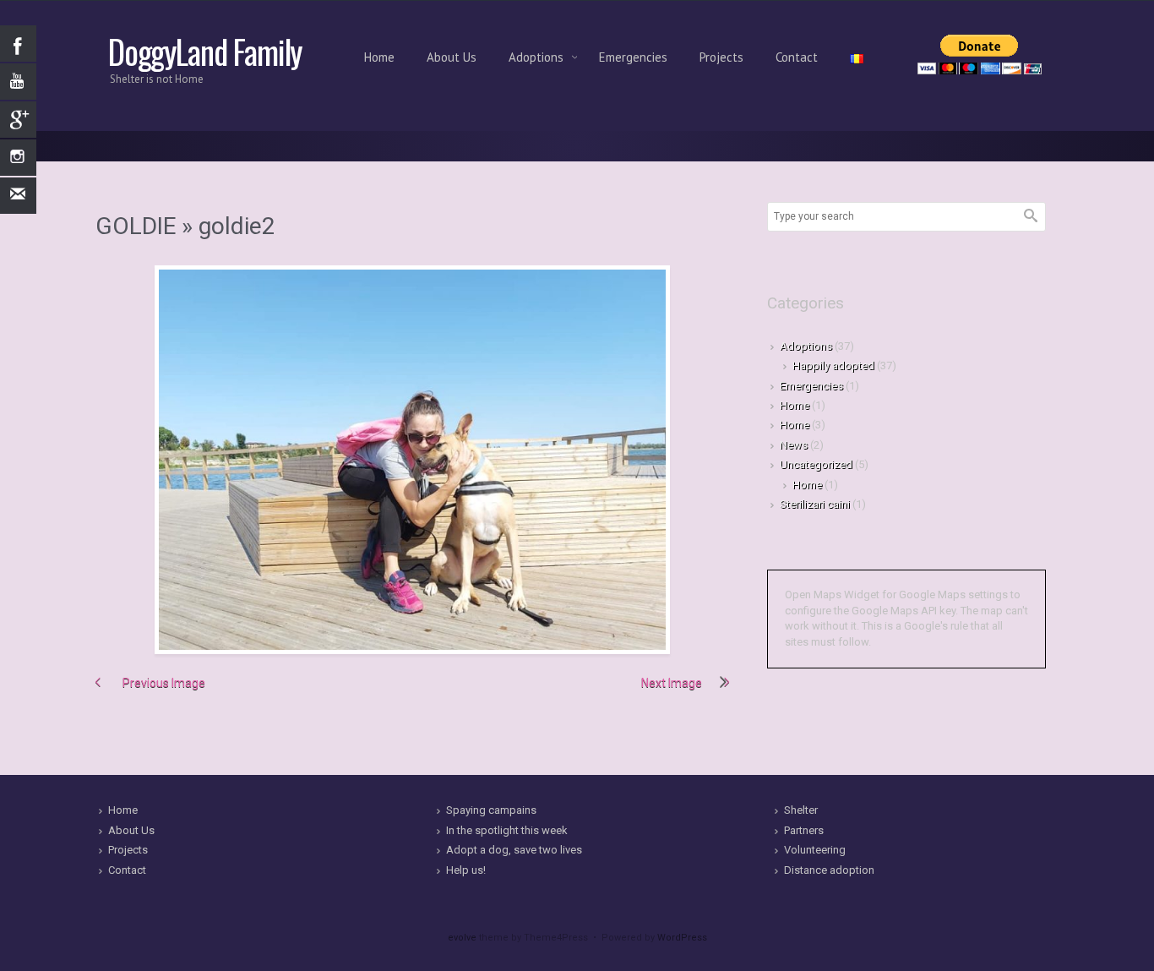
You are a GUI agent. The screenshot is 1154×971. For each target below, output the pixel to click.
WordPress (682, 937)
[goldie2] (412, 459)
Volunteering (815, 849)
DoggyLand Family (205, 51)
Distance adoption (829, 870)
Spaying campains (491, 810)
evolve (462, 937)
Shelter (801, 810)
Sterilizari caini (815, 504)
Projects (721, 57)
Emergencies (633, 57)
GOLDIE (135, 226)
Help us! (466, 870)
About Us (451, 57)
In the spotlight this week (507, 830)
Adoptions (538, 57)
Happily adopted (833, 365)
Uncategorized (816, 464)
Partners (804, 830)
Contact (797, 57)
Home (379, 57)
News (794, 445)
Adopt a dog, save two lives (514, 849)
